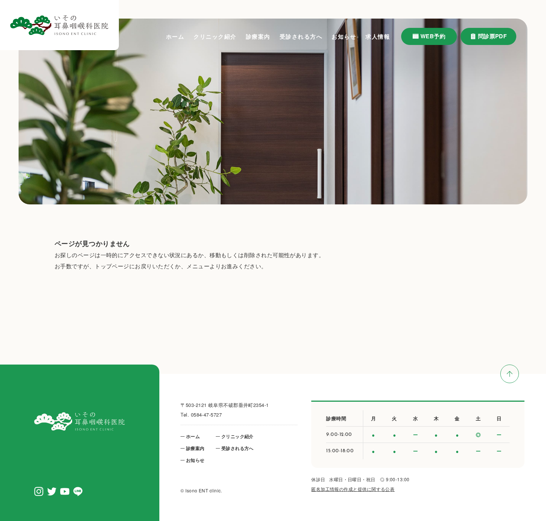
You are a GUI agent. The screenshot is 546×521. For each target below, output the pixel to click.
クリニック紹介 (215, 36)
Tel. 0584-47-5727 (201, 414)
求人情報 (377, 36)
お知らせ (344, 36)
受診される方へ (301, 36)
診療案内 (258, 36)
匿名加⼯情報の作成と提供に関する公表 (352, 489)
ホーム (175, 36)
